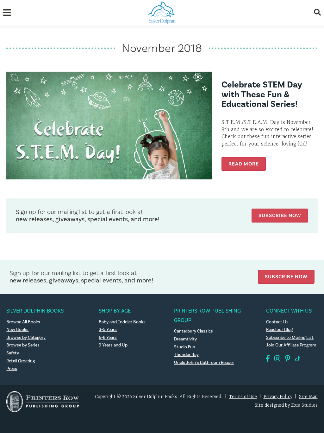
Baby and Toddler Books (122, 322)
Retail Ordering (20, 361)
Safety (12, 353)
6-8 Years (108, 337)
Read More (243, 164)
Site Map (308, 396)
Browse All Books (23, 322)
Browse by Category (26, 337)
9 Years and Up (113, 345)
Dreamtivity (185, 339)
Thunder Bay (186, 355)
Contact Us (277, 322)
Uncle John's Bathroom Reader (204, 362)
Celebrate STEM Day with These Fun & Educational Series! (261, 94)
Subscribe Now (280, 215)
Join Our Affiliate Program (291, 345)
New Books (17, 330)
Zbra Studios (304, 405)
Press (11, 369)
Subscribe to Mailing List (290, 337)
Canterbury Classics (193, 331)
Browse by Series (23, 345)
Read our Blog (279, 330)
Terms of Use (243, 396)
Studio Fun (184, 347)
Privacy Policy (278, 396)
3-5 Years (108, 330)
